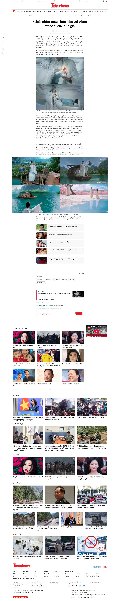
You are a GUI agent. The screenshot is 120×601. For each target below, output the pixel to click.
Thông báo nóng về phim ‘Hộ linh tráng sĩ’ (47, 346)
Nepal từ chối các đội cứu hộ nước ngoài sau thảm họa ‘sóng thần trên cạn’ (47, 528)
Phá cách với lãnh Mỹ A (44, 383)
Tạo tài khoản (48, 305)
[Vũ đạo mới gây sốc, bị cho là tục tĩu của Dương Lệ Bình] (78, 294)
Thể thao (61, 11)
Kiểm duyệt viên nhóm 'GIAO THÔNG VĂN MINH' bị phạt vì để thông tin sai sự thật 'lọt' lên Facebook (59, 448)
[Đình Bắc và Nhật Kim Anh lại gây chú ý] (24, 375)
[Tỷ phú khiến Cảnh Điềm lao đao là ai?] (24, 337)
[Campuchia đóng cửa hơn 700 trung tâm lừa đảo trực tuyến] (92, 495)
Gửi (79, 313)
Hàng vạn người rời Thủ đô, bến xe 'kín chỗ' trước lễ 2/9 (59, 418)
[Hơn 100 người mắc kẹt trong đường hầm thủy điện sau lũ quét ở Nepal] (24, 519)
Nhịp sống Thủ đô (17, 578)
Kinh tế (23, 11)
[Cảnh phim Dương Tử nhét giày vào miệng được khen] (41, 227)
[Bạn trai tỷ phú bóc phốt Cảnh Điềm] (73, 355)
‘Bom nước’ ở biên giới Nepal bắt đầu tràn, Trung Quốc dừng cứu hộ (95, 527)
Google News (88, 15)
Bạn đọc (77, 576)
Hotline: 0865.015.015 (40, 1)
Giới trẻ (50, 11)
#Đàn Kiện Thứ (50, 279)
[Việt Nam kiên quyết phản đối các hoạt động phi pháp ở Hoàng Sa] (28, 407)
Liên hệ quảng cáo (37, 582)
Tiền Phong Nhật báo (52, 1)
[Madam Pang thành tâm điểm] (73, 375)
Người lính (67, 11)
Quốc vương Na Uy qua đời (69, 527)
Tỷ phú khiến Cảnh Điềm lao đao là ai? (23, 346)
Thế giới (45, 11)
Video (101, 11)
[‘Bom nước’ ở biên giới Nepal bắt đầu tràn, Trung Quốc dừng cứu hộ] (96, 519)
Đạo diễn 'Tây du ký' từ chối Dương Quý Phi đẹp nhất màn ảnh (65, 250)
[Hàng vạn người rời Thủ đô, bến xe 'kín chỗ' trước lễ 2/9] (60, 407)
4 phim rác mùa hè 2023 (46, 299)
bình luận (85, 15)
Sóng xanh (28, 11)
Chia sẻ (2, 41)
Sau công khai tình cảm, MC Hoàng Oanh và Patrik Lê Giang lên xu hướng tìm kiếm (48, 365)
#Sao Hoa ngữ (41, 282)
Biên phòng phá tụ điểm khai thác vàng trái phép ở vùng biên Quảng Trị (91, 447)
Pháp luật (55, 11)
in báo (82, 15)
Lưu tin (2, 45)
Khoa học (91, 11)
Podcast (46, 571)
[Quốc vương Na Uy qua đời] (72, 519)
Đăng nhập (39, 305)
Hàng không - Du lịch (90, 576)
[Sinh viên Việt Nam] (97, 567)
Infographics (69, 571)
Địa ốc (34, 11)
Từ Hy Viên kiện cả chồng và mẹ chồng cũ (59, 242)
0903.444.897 (55, 584)
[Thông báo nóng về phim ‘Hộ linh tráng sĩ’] (48, 337)
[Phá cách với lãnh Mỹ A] (48, 375)
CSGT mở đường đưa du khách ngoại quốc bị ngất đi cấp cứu (58, 557)
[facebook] (104, 1)
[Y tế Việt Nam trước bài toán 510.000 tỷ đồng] (28, 545)
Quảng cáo (88, 1)
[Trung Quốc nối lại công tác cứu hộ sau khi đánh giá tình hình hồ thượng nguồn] (28, 495)
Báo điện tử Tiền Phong (60, 5)
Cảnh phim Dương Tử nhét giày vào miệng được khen (62, 226)
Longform (57, 571)
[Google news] (85, 586)
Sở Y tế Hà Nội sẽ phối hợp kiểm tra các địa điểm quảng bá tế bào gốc (92, 557)
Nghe (2, 37)
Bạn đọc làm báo (21, 597)
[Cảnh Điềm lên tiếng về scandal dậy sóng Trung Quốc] (73, 337)
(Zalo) (41, 584)
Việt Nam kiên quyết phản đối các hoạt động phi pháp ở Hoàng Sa (28, 418)
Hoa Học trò (73, 1)
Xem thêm (106, 11)
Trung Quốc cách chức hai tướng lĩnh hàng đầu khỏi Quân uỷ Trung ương (59, 506)
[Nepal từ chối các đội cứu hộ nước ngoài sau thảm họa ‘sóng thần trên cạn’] (48, 519)
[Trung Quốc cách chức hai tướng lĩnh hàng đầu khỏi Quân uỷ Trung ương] (60, 495)
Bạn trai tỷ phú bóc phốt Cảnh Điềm (72, 364)
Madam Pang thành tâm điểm (70, 383)
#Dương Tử (40, 279)
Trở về (2, 53)
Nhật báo (26, 571)
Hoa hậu (96, 11)
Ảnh (35, 571)
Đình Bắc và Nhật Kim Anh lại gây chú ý (24, 384)
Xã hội (18, 11)
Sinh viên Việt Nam (63, 1)
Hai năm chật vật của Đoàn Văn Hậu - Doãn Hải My (24, 364)
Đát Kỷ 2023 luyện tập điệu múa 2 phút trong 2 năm (62, 259)
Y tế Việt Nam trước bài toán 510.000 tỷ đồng (27, 557)
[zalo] (80, 586)
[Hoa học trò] (105, 567)
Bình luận (2, 49)
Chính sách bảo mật (95, 582)
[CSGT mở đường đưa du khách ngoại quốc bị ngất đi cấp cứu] (60, 545)
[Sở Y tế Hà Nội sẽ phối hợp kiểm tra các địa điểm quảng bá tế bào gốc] (92, 545)
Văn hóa (75, 11)
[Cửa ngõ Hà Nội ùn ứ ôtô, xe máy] (92, 407)
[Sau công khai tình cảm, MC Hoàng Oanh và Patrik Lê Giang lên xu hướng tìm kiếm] (48, 355)
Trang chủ (14, 11)
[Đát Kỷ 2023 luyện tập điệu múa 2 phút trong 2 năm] (41, 260)
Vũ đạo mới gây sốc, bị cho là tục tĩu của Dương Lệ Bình (54, 293)
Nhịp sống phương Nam (28, 578)
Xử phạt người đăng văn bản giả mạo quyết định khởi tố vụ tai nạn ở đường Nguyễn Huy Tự (27, 448)
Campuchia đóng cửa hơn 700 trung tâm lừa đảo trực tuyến (91, 506)
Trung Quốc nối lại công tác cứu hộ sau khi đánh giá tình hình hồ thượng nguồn (28, 507)
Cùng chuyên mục (21, 328)
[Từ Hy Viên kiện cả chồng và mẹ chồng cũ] (41, 243)
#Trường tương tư (61, 279)
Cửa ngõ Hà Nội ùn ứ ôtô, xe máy (91, 417)
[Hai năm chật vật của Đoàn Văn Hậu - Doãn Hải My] (24, 355)
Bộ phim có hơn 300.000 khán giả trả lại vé (60, 234)
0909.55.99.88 (36, 584)
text (79, 15)
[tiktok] (76, 586)
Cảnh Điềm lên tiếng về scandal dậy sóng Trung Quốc (72, 346)
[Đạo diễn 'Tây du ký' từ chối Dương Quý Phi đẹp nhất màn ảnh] (41, 251)
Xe (71, 11)
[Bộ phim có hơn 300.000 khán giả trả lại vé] (41, 235)
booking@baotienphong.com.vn (40, 585)
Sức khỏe (39, 11)
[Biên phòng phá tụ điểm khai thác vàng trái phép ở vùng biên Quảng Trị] (92, 435)
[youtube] (106, 1)
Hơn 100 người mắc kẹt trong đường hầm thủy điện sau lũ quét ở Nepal (23, 527)
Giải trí (80, 11)
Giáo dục (85, 11)
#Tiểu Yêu (71, 279)
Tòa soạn (80, 1)
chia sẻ (75, 15)
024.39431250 (18, 587)
